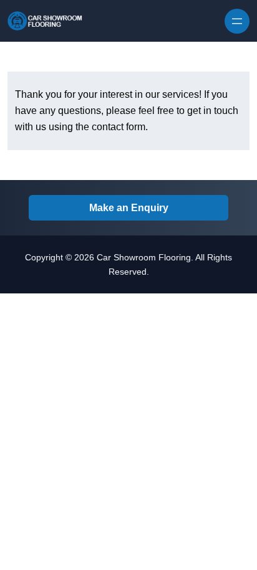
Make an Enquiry (128, 207)
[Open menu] (237, 21)
